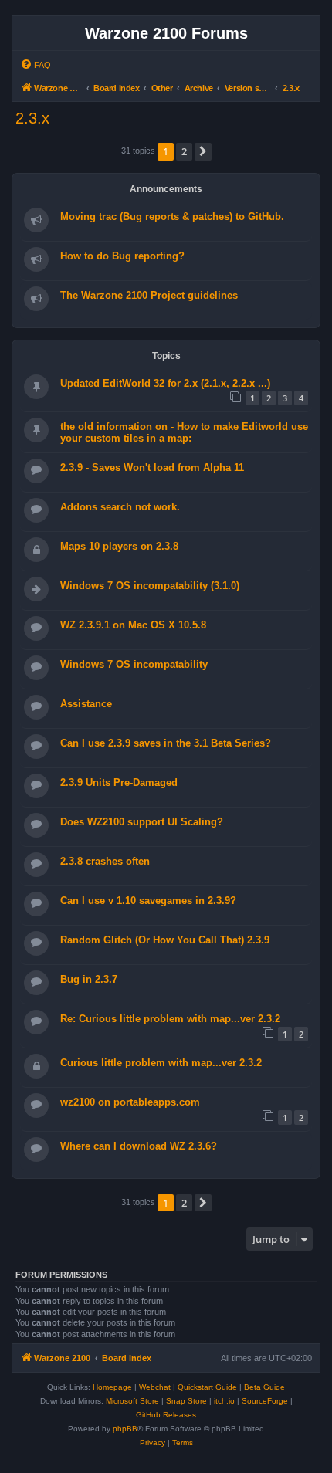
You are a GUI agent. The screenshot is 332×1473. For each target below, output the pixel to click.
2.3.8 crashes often (105, 861)
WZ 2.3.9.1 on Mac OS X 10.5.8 (133, 625)
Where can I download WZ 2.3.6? (138, 1146)
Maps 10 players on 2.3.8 (119, 546)
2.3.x (32, 118)
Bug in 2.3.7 (88, 979)
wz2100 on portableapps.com (130, 1102)
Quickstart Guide (207, 1387)
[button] (203, 151)
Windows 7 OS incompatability (134, 664)
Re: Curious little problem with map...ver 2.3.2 (170, 1018)
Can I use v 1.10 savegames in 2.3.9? (148, 900)
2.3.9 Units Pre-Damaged (119, 782)
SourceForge (265, 1401)
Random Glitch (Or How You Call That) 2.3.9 (164, 940)
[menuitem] (35, 65)
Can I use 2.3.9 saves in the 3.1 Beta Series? (165, 743)
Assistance (86, 703)
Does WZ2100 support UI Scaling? (141, 822)
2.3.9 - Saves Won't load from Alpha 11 (152, 467)
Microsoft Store (132, 1401)
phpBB (125, 1428)
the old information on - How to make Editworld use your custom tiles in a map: (184, 432)
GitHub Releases (166, 1414)
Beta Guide (264, 1387)
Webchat (155, 1387)
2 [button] (184, 151)
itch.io (224, 1401)
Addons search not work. (120, 507)
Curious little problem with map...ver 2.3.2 (161, 1062)
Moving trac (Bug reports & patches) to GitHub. (172, 216)
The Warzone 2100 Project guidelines (149, 295)
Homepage (112, 1387)
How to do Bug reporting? (122, 256)
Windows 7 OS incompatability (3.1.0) (149, 585)
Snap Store (186, 1401)
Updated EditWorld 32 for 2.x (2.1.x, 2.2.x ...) (165, 383)
